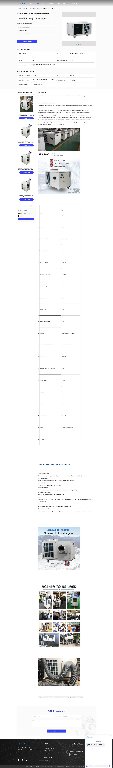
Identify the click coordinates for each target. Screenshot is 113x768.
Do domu (21, 8)
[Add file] (87, 765)
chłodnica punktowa (48, 697)
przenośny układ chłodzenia (76, 697)
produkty (26, 8)
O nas (44, 3)
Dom (31, 3)
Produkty (37, 3)
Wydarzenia (66, 3)
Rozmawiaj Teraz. (26, 41)
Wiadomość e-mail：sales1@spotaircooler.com (29, 749)
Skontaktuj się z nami (54, 3)
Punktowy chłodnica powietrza (35, 8)
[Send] (110, 765)
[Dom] (22, 3)
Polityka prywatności (30, 766)
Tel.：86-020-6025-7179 (24, 747)
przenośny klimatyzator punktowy (61, 697)
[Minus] (110, 737)
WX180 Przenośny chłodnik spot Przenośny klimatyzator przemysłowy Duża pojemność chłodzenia (25, 142)
